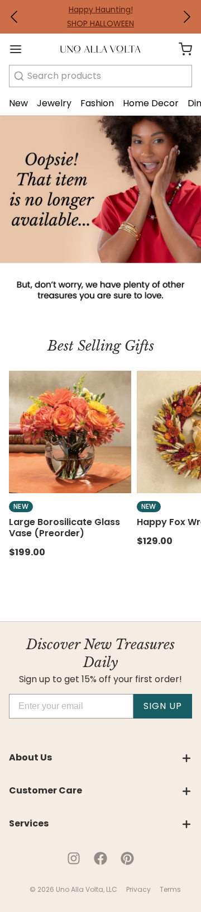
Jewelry (54, 103)
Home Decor (151, 103)
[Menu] (20, 49)
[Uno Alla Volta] (100, 49)
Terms (170, 889)
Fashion (97, 103)
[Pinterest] (127, 858)
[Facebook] (100, 858)
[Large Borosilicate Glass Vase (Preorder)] (70, 432)
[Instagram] (73, 858)
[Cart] (181, 49)
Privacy (138, 889)
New (18, 103)
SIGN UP (162, 706)
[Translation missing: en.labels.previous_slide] (14, 17)
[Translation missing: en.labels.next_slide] (186, 17)
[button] (14, 16)
